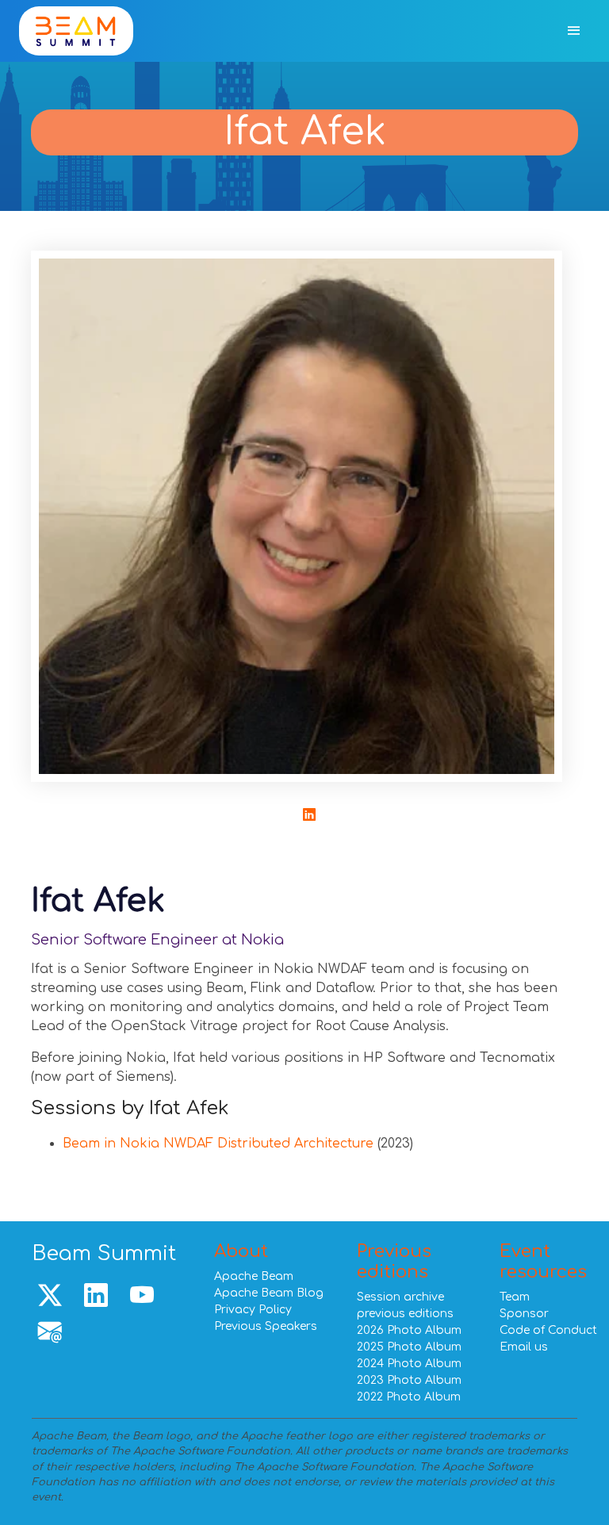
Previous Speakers (265, 1326)
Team (515, 1297)
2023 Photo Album (409, 1380)
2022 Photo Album (409, 1397)
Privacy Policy (253, 1310)
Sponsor (524, 1314)
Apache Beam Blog (269, 1293)
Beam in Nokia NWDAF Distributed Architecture (218, 1143)
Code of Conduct (548, 1330)
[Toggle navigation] (573, 31)
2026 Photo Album (409, 1330)
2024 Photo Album (409, 1364)
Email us (524, 1347)
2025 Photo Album (409, 1347)
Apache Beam (253, 1276)
